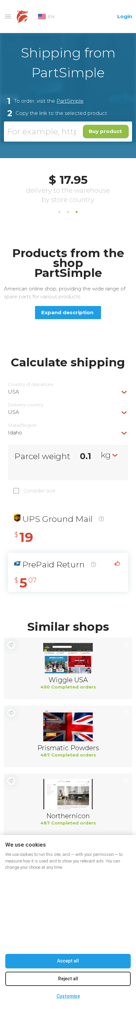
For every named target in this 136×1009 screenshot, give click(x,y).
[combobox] (68, 391)
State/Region (22, 425)
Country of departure (30, 384)
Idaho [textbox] (15, 432)
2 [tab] (68, 212)
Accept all (68, 960)
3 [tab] (76, 212)
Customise (68, 996)
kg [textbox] (106, 455)
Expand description (67, 312)
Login (124, 16)
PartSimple (70, 101)
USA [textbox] (13, 391)
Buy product (105, 131)
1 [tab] (59, 212)
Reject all (68, 978)
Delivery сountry (25, 405)
